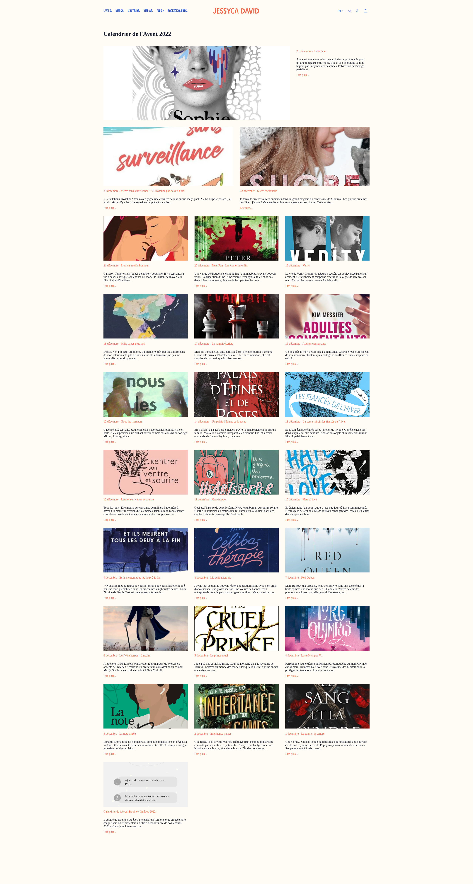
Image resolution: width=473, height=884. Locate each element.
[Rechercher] (350, 11)
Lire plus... (302, 74)
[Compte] (357, 11)
